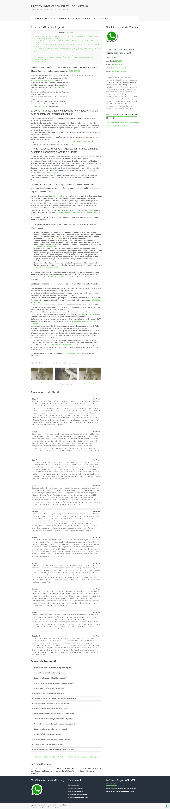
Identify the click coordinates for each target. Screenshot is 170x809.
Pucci (89, 321)
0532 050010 (74, 71)
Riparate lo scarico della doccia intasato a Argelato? (51, 709)
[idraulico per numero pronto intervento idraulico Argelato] (66, 374)
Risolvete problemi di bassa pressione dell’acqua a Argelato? (55, 698)
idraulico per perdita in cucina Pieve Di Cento (47, 757)
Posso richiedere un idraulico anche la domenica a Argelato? (54, 724)
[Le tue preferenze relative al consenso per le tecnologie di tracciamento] (166, 805)
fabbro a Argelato (92, 170)
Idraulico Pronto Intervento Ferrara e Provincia (121, 126)
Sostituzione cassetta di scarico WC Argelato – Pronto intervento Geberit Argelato (63, 56)
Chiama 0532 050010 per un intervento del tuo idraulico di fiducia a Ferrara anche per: (63, 58)
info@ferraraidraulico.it (118, 68)
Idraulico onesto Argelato (38, 383)
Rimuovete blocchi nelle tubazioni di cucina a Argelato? (52, 739)
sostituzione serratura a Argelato (46, 267)
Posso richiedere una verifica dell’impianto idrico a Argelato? (54, 749)
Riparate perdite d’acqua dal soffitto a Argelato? (50, 678)
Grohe (83, 321)
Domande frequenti (39, 62)
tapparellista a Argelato (51, 173)
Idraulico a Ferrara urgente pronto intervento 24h (122, 122)
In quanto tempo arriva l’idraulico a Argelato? (49, 673)
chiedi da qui (117, 64)
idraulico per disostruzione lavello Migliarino (85, 757)
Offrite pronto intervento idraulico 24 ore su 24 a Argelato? (54, 714)
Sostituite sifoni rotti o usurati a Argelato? (48, 734)
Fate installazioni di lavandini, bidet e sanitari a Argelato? (53, 719)
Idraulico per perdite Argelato (88, 383)
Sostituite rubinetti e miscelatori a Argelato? (49, 693)
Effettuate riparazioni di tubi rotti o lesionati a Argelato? (53, 703)
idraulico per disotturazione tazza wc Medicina (41, 770)
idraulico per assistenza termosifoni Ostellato (65, 769)
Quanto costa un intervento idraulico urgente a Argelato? (53, 668)
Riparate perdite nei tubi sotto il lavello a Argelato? (51, 729)
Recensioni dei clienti (40, 60)
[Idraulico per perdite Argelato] (90, 374)
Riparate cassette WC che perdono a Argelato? (50, 688)
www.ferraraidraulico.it (119, 71)
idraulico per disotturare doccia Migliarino (90, 769)
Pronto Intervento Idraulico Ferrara (59, 6)
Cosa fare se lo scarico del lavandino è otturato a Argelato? (54, 683)
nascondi (70, 33)
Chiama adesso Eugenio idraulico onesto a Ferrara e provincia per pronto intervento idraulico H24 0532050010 (70, 18)
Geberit (78, 321)
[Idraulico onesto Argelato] (42, 374)
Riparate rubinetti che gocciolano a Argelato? (49, 744)
